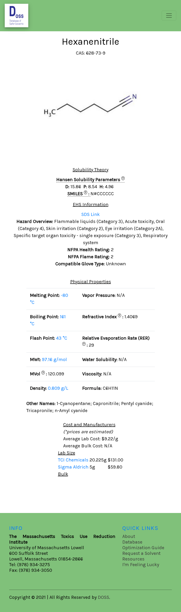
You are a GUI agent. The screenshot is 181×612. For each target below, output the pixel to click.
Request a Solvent (141, 553)
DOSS (103, 597)
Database (132, 542)
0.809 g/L (58, 388)
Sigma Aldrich (74, 467)
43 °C (61, 338)
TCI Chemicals (74, 460)
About (128, 536)
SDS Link (90, 214)
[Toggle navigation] (169, 15)
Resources (133, 559)
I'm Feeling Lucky (140, 564)
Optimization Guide (143, 547)
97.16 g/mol (54, 359)
